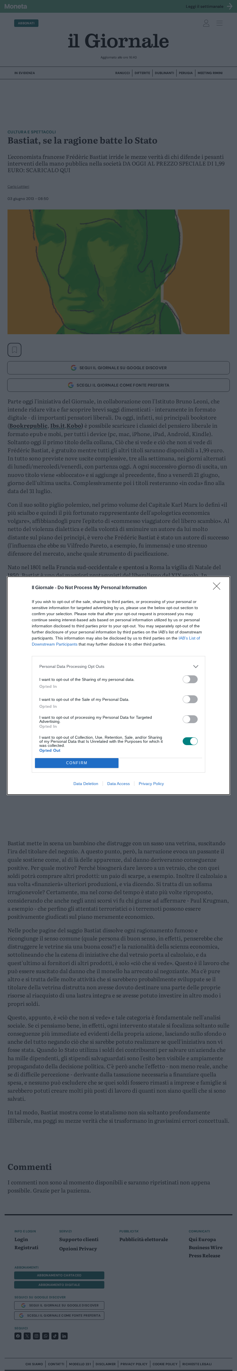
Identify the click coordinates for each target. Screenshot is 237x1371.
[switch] (190, 679)
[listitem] (118, 667)
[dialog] (118, 686)
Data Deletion (85, 783)
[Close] (218, 587)
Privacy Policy (151, 783)
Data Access (118, 783)
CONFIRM (77, 763)
